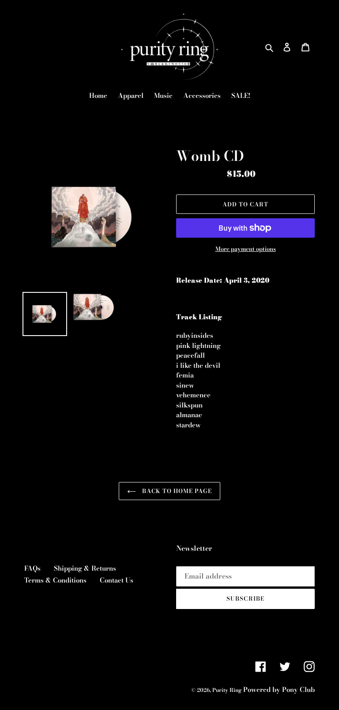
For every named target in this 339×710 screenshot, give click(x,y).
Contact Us (116, 580)
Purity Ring (226, 690)
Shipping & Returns (85, 568)
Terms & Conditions (55, 580)
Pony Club (298, 689)
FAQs (32, 568)
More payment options (245, 249)
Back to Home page (176, 490)
